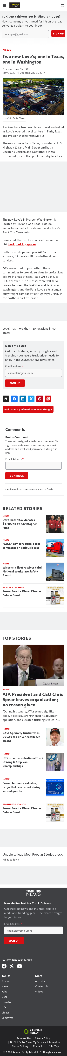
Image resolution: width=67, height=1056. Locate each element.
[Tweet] (31, 399)
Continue (17, 475)
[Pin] (39, 399)
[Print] (6, 399)
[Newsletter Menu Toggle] (62, 5)
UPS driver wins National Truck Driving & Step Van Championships (23, 762)
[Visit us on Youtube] (19, 965)
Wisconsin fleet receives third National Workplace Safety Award (22, 571)
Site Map (54, 1046)
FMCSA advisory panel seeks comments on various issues (21, 546)
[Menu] (5, 5)
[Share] (14, 399)
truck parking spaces (22, 244)
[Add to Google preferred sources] (48, 399)
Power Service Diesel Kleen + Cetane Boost (22, 593)
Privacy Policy (42, 1038)
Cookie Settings (20, 1046)
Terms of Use (24, 1038)
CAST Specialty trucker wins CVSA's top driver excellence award (21, 737)
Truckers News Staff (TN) (17, 69)
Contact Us (39, 1046)
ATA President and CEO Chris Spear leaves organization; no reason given (33, 700)
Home (6, 689)
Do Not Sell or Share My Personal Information (35, 1042)
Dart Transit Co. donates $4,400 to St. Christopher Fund (20, 524)
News (7, 50)
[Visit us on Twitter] (11, 965)
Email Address (14, 366)
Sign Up (58, 33)
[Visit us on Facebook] (4, 965)
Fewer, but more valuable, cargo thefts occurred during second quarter (21, 787)
